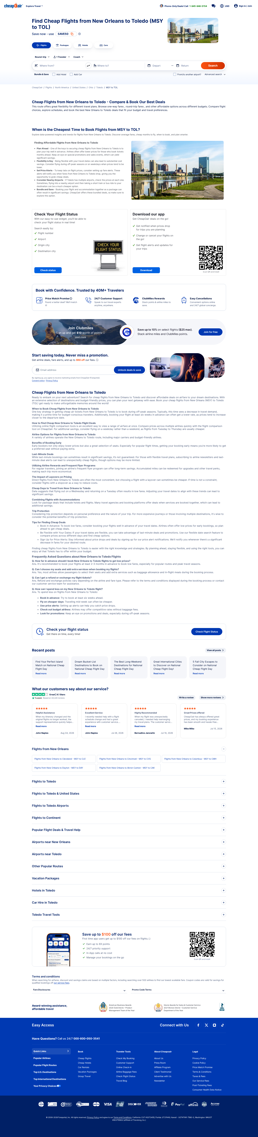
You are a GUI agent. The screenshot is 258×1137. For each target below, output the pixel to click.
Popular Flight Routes (45, 1065)
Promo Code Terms (142, 989)
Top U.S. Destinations (44, 1072)
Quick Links (39, 1051)
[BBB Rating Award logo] (222, 1009)
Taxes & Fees (198, 1076)
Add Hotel (61, 74)
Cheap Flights (84, 1058)
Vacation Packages (87, 1071)
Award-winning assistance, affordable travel (49, 1007)
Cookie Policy (199, 1062)
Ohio (91, 87)
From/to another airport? (189, 74)
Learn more (80, 337)
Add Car (78, 74)
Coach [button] (76, 57)
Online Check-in (124, 1067)
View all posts (214, 650)
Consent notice (38, 380)
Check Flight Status (207, 631)
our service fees (61, 982)
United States (79, 87)
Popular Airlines (41, 1058)
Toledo (99, 87)
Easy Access (43, 1025)
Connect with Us (174, 1025)
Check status (48, 270)
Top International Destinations (49, 1079)
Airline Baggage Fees (126, 1071)
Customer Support (125, 1062)
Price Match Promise (202, 1067)
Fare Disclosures (41, 989)
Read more (41, 673)
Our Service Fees (200, 1080)
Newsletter (159, 1080)
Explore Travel (33, 6)
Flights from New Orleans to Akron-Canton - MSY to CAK (127, 767)
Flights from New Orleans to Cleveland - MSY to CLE (60, 759)
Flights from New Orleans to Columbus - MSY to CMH (190, 759)
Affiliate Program (162, 1067)
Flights (49, 87)
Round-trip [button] (40, 57)
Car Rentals (83, 1067)
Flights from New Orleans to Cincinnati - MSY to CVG (125, 759)
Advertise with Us (162, 1076)
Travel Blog (121, 1080)
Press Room (160, 1062)
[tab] (41, 45)
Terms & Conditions (201, 1071)
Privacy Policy (52, 380)
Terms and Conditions (122, 1117)
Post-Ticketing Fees (202, 1085)
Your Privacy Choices (44, 1086)
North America (62, 87)
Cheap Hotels (84, 1062)
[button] (183, 6)
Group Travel (84, 1076)
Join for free (211, 331)
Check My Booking (125, 1058)
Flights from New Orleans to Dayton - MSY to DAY (58, 767)
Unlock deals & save (129, 369)
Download (146, 270)
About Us (158, 1058)
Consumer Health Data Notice (206, 1089)
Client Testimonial (162, 1071)
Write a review (186, 697)
